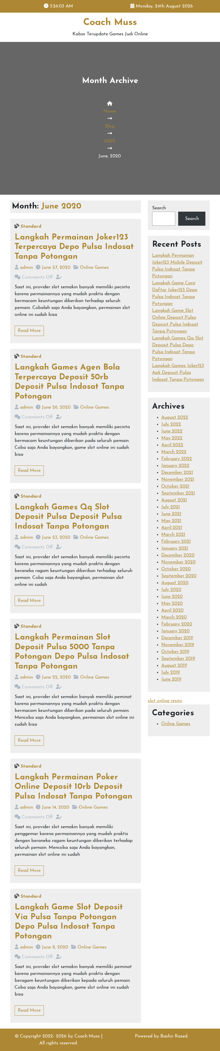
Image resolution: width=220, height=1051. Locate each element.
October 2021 (175, 486)
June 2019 (171, 679)
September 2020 (179, 576)
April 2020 (172, 610)
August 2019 (174, 665)
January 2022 (175, 465)
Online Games (94, 267)
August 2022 (174, 417)
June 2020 (172, 596)
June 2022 (171, 431)
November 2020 (178, 562)
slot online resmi (165, 701)
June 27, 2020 (56, 267)
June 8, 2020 (55, 947)
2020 (109, 141)
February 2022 (176, 459)
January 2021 (174, 548)
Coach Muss (110, 22)
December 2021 (177, 472)
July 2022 (171, 424)
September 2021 (178, 493)
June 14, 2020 (55, 807)
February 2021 (176, 541)
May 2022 (171, 438)
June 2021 (171, 514)
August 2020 (174, 583)
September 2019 (178, 658)
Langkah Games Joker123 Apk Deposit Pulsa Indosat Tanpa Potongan (178, 373)
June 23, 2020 (56, 537)
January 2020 (175, 631)
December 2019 (177, 638)
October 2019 (175, 652)
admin (26, 267)
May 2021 (171, 521)
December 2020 (178, 555)
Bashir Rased (173, 1036)
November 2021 (177, 479)
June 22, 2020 (56, 677)
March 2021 (173, 534)
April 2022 (172, 445)
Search (159, 208)
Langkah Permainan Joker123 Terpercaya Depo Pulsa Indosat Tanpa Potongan (74, 247)
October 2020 (176, 569)
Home (109, 111)
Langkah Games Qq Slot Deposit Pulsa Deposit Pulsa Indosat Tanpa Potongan (68, 517)
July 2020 (171, 590)
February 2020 (176, 624)
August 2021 (174, 500)
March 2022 (173, 452)
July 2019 (170, 672)
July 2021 (170, 507)
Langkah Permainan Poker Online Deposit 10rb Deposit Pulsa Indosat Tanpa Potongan (73, 787)
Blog (109, 126)
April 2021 (171, 528)
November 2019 (177, 645)
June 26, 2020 (56, 407)
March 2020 (174, 617)
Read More (29, 331)
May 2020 (172, 603)
